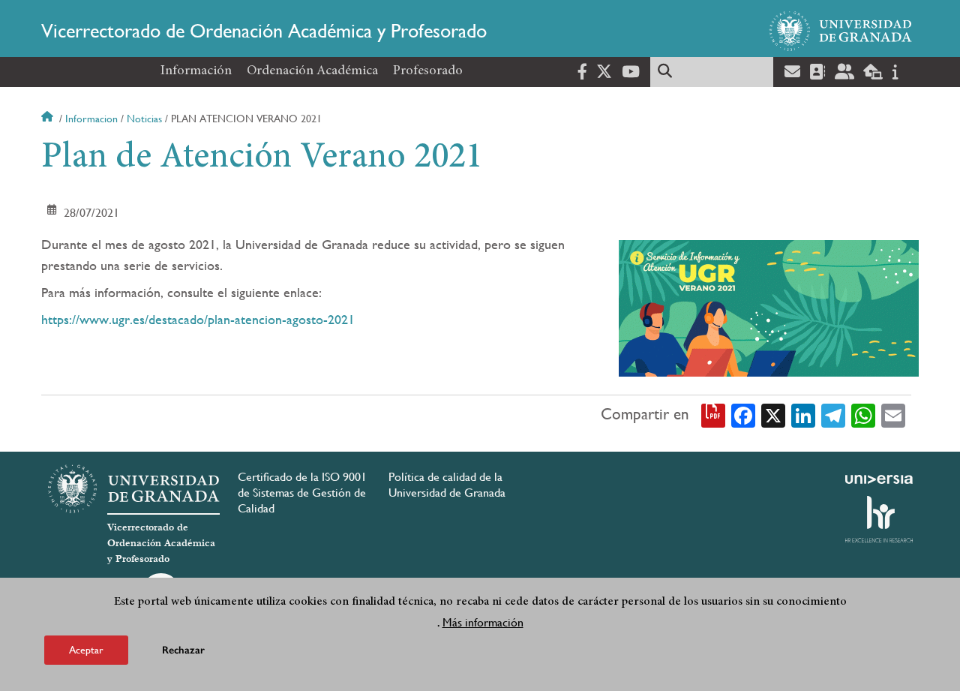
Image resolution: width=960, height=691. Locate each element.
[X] (773, 414)
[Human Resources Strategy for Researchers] (879, 519)
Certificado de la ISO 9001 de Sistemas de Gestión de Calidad (302, 492)
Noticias (144, 119)
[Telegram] (833, 414)
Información (196, 71)
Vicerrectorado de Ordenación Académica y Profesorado (264, 31)
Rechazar (183, 649)
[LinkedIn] (803, 414)
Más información (483, 622)
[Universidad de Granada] (841, 31)
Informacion (91, 119)
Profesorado (428, 71)
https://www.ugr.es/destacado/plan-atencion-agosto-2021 (198, 319)
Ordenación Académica (312, 71)
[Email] (893, 414)
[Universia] (879, 479)
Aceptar (86, 649)
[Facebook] (743, 414)
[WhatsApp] (863, 414)
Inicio (48, 118)
